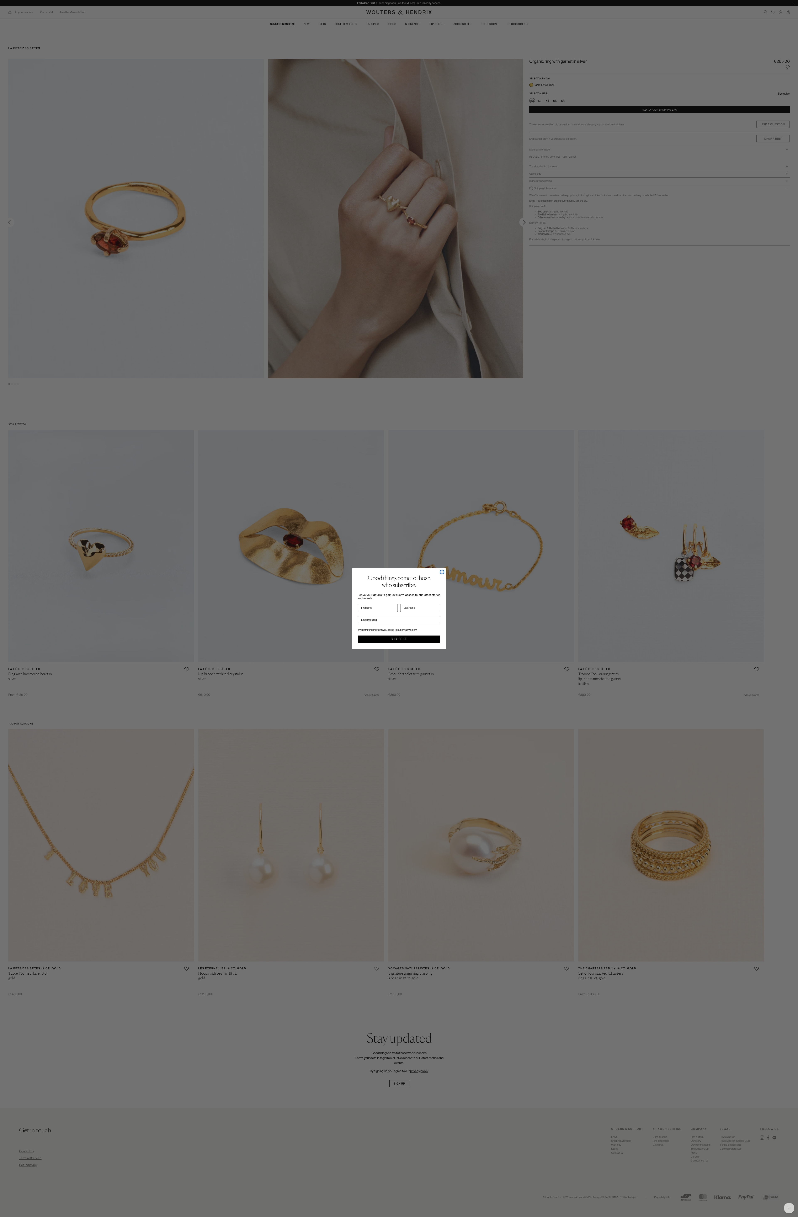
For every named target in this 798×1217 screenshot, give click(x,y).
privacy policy (409, 629)
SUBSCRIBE (399, 639)
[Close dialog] (442, 572)
